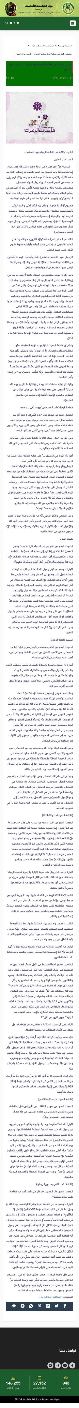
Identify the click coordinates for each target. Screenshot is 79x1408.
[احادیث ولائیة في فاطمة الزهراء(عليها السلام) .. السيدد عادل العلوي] (39, 118)
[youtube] (11, 23)
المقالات (49, 46)
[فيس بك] (8, 23)
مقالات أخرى (36, 46)
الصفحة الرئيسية (65, 46)
